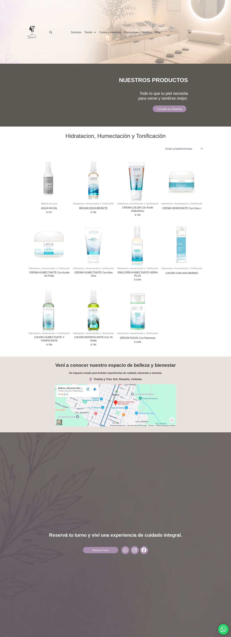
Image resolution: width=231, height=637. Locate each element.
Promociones (131, 32)
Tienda (88, 32)
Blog (157, 32)
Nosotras (147, 32)
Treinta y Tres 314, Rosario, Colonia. (118, 379)
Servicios (76, 32)
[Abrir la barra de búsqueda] (50, 32)
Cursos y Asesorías (110, 32)
